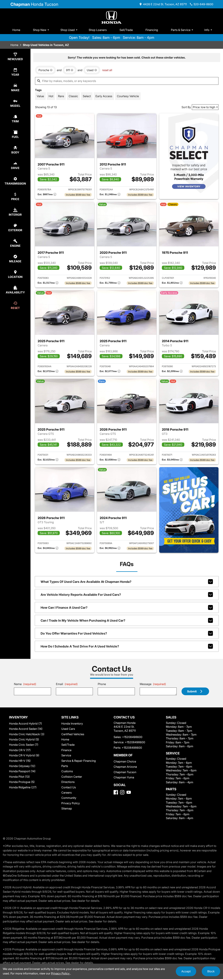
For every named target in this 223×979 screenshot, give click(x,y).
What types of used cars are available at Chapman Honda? (86, 582)
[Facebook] (116, 792)
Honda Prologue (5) (22, 782)
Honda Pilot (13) (19, 776)
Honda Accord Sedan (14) (26, 728)
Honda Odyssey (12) (22, 766)
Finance (66, 750)
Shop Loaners (98, 30)
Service (66, 755)
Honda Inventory (72, 723)
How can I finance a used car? (64, 607)
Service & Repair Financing (78, 760)
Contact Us (68, 787)
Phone (102, 684)
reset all (107, 70)
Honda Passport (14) (22, 771)
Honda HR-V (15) (20, 760)
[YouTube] (129, 792)
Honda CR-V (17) (20, 750)
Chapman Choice (125, 761)
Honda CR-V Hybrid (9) (24, 755)
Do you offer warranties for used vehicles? (74, 633)
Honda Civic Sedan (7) (23, 744)
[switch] (40, 96)
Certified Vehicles (72, 734)
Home (16, 30)
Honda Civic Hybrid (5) (24, 739)
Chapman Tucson (125, 772)
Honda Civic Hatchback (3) (26, 734)
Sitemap (66, 808)
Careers (66, 792)
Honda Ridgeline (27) (23, 787)
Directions (68, 782)
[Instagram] (122, 792)
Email (67, 684)
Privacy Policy (70, 803)
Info (206, 30)
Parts (64, 766)
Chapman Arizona (125, 766)
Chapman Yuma (124, 777)
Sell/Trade (126, 30)
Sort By (186, 107)
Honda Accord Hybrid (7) (25, 723)
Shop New (39, 30)
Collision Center (71, 776)
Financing (151, 30)
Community (68, 798)
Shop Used (67, 30)
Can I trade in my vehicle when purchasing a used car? (83, 620)
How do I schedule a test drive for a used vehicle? (80, 646)
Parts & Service (180, 30)
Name (25, 684)
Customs (67, 771)
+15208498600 (132, 737)
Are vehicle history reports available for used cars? (81, 594)
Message (153, 684)
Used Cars (68, 728)
